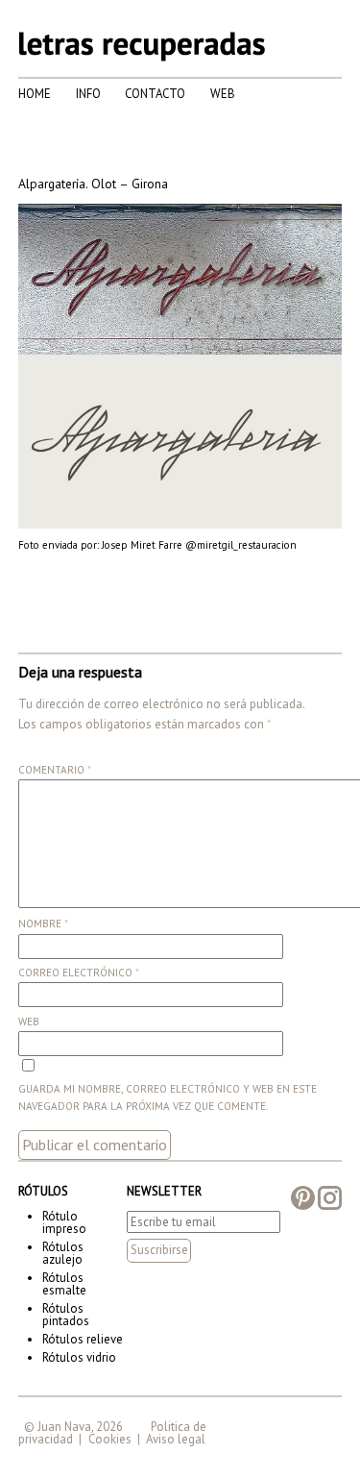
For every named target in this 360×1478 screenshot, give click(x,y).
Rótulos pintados (65, 1314)
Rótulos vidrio (79, 1357)
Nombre (43, 923)
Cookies (110, 1439)
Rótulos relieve (82, 1339)
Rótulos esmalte (64, 1283)
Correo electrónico (78, 972)
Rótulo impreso (64, 1222)
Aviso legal (175, 1439)
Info (88, 94)
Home (34, 94)
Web (222, 94)
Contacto (155, 94)
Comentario (54, 769)
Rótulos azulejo (63, 1253)
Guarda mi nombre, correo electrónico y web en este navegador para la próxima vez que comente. (167, 1097)
